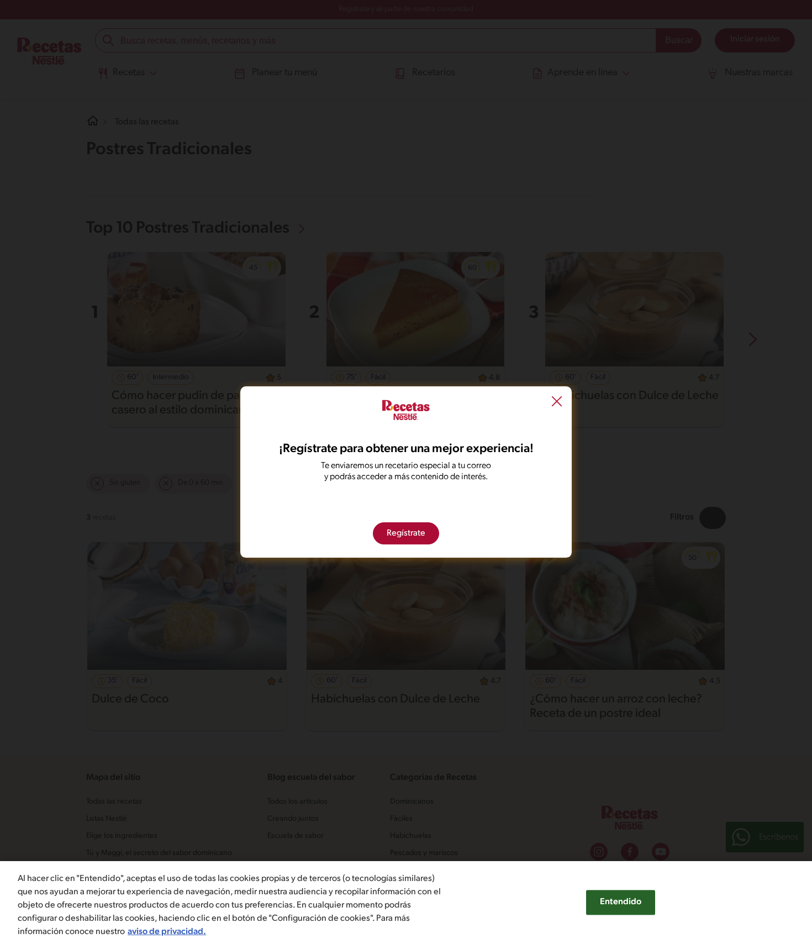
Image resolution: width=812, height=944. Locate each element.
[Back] (557, 402)
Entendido (620, 902)
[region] (406, 902)
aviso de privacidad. (167, 931)
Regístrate (406, 533)
